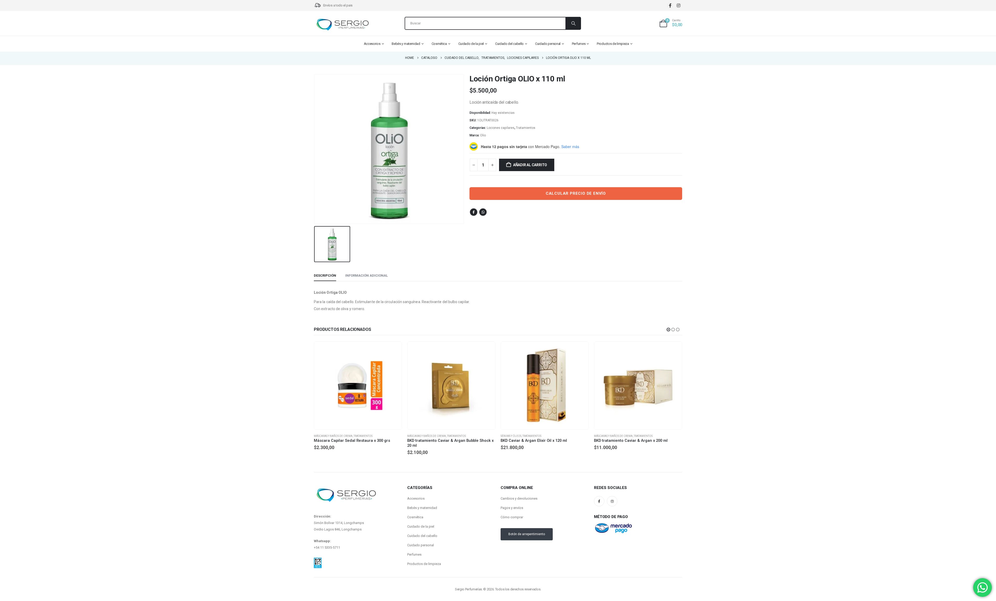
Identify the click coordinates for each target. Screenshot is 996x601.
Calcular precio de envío (576, 193)
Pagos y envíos (512, 508)
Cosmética (439, 44)
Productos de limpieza (613, 44)
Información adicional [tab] (366, 275)
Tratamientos (525, 128)
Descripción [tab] (325, 275)
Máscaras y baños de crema (333, 436)
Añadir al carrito (530, 165)
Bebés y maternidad (406, 44)
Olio (483, 135)
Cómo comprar (512, 517)
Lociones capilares (500, 128)
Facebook (473, 212)
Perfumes (579, 44)
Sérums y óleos (417, 436)
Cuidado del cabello (509, 44)
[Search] (572, 23)
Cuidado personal (548, 44)
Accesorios (372, 44)
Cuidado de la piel (471, 44)
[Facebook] (670, 5)
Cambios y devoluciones (519, 498)
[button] (668, 329)
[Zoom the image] (318, 561)
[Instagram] (678, 5)
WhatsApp (483, 212)
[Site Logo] (342, 25)
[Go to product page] (358, 385)
